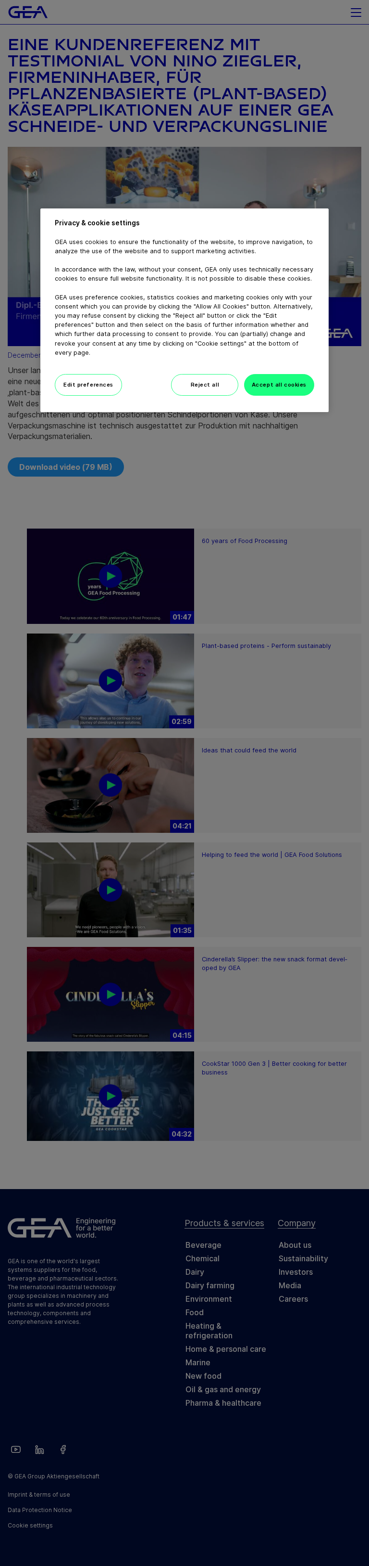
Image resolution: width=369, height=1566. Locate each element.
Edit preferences (88, 384)
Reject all (205, 384)
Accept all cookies (279, 384)
